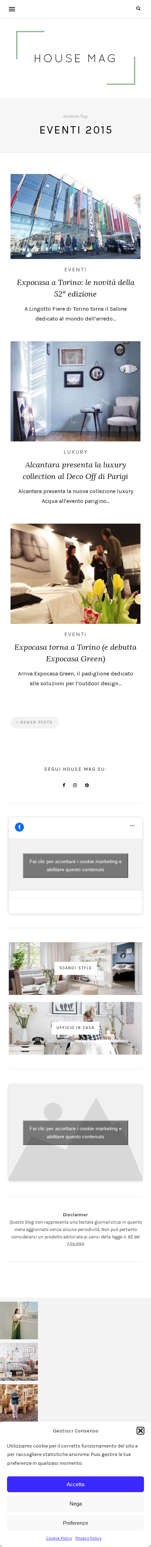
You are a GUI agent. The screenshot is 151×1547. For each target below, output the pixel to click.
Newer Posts (36, 722)
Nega (76, 1504)
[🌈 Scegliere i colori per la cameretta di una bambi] (19, 1362)
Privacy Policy (88, 1538)
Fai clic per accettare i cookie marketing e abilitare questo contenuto (75, 865)
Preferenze (75, 1523)
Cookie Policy (59, 1538)
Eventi (75, 269)
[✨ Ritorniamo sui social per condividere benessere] (19, 1321)
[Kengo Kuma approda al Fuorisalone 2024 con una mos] (19, 1403)
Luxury (76, 451)
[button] (140, 1430)
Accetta (75, 1484)
